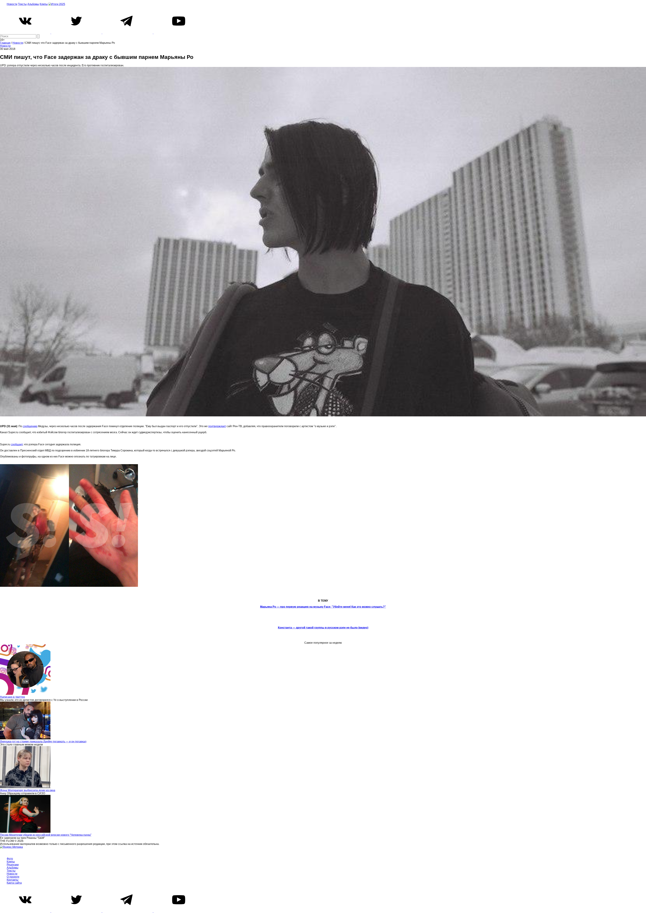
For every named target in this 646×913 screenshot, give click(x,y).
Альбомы (33, 4)
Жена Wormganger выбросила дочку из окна (27, 790)
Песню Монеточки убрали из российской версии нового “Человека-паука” (45, 834)
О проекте (13, 876)
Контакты (12, 879)
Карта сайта (14, 882)
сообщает (17, 444)
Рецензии (13, 864)
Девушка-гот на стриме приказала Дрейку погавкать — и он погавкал (43, 741)
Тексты (22, 4)
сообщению (30, 426)
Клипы (44, 4)
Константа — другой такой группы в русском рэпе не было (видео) (323, 627)
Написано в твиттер (12, 696)
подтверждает (217, 426)
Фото (10, 858)
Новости (12, 4)
